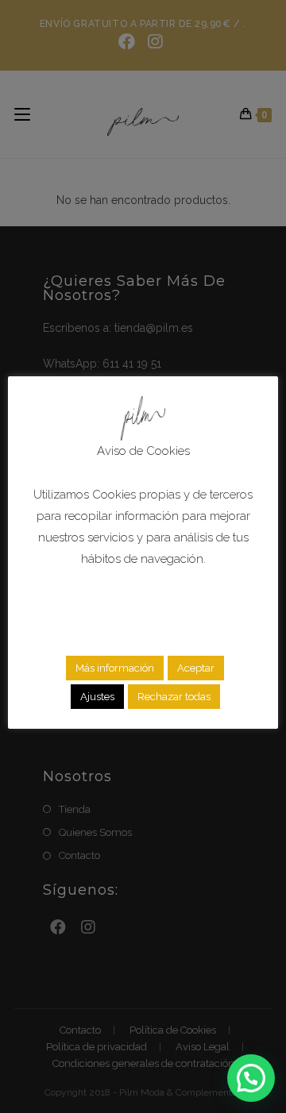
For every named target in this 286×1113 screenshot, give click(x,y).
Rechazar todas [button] (174, 697)
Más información (114, 668)
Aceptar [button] (195, 668)
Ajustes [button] (97, 697)
